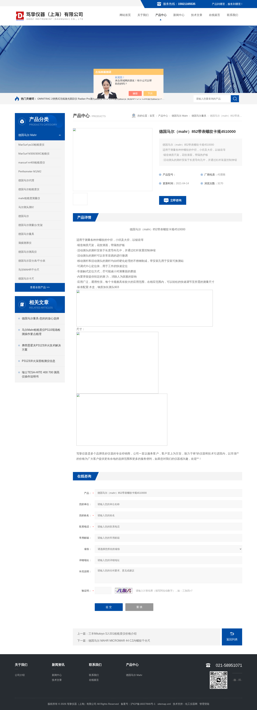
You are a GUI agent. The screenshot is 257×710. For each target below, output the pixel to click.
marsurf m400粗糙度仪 (31, 162)
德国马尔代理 (26, 180)
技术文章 (196, 14)
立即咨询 (175, 200)
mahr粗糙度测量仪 (29, 198)
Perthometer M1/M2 (29, 171)
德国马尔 (23, 216)
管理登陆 (204, 703)
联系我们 (232, 14)
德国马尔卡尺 (26, 278)
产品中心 (161, 14)
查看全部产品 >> (40, 287)
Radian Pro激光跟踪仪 (90, 98)
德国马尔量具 (26, 233)
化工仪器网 (191, 703)
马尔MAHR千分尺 (28, 269)
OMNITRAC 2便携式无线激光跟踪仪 (57, 98)
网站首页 (125, 14)
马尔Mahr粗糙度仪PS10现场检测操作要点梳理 (41, 331)
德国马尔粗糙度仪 (28, 189)
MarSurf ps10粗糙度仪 (31, 144)
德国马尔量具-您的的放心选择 (40, 318)
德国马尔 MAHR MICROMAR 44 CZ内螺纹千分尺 (119, 640)
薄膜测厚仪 (24, 242)
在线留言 (214, 14)
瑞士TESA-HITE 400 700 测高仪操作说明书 (40, 374)
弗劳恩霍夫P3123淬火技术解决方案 (41, 347)
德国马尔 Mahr (27, 135)
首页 (152, 115)
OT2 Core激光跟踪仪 (114, 98)
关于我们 (143, 14)
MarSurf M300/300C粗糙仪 (33, 153)
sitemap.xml (164, 703)
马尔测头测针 (26, 207)
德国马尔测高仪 (27, 251)
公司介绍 (20, 675)
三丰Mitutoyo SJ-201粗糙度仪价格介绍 (112, 633)
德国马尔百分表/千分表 (31, 260)
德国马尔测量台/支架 (30, 224)
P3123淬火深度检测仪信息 (38, 360)
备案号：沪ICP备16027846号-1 (138, 703)
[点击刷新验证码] (123, 591)
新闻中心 (178, 14)
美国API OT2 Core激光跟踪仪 (143, 98)
